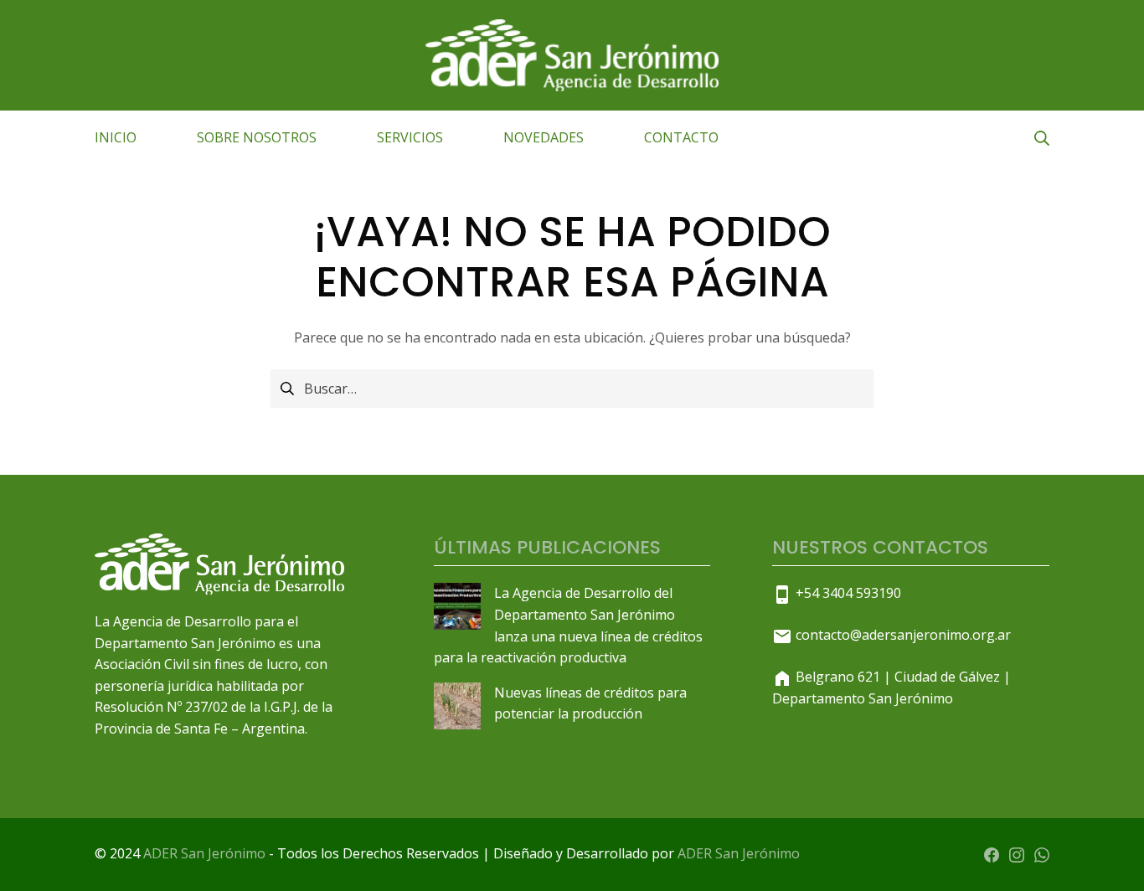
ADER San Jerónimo (204, 853)
